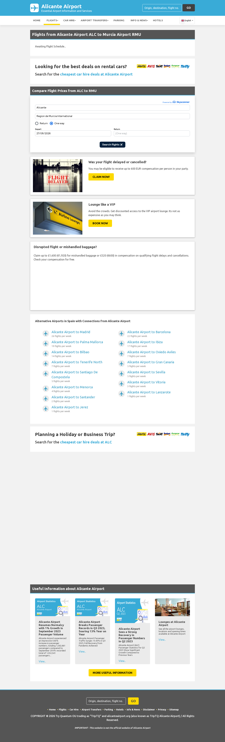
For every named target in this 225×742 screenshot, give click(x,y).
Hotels (158, 20)
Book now (100, 223)
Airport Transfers (94, 20)
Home (36, 20)
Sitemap (174, 709)
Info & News (139, 20)
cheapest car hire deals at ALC (86, 442)
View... (42, 661)
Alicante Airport (66, 7)
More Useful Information (112, 672)
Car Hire (68, 20)
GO (189, 7)
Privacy (162, 709)
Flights (52, 20)
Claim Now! (101, 176)
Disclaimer (149, 709)
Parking (118, 20)
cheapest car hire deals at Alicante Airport (96, 74)
